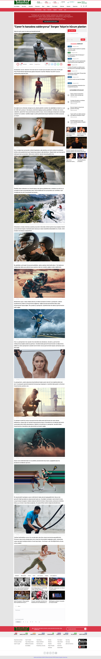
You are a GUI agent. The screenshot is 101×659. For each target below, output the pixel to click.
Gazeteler (75, 6)
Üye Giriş (68, 639)
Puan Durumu (50, 634)
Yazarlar (68, 6)
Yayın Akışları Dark (29, 641)
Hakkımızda (36, 657)
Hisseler (58, 634)
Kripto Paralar (83, 634)
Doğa (44, 9)
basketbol (17, 575)
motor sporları (40, 575)
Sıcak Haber (60, 647)
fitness (29, 575)
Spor (43, 6)
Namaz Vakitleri (24, 634)
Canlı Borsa (39, 639)
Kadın (48, 6)
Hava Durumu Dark (18, 639)
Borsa (15, 634)
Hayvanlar (49, 9)
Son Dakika (16, 6)
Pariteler (65, 634)
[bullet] (33, 622)
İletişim (40, 657)
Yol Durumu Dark (18, 641)
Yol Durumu (74, 634)
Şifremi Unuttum (69, 643)
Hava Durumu (41, 634)
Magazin (55, 9)
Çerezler (50, 657)
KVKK (54, 657)
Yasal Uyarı (65, 657)
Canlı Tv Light (17, 643)
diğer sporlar (23, 575)
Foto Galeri (54, 6)
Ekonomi (37, 6)
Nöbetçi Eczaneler (29, 643)
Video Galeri (60, 641)
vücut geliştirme (53, 575)
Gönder (18, 621)
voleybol (46, 575)
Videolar (62, 6)
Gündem (31, 6)
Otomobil (60, 9)
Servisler (24, 6)
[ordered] (31, 622)
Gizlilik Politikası (45, 657)
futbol (34, 575)
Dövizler (50, 641)
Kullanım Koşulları (59, 657)
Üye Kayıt (68, 641)
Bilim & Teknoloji (38, 9)
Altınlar (49, 639)
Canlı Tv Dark (28, 639)
